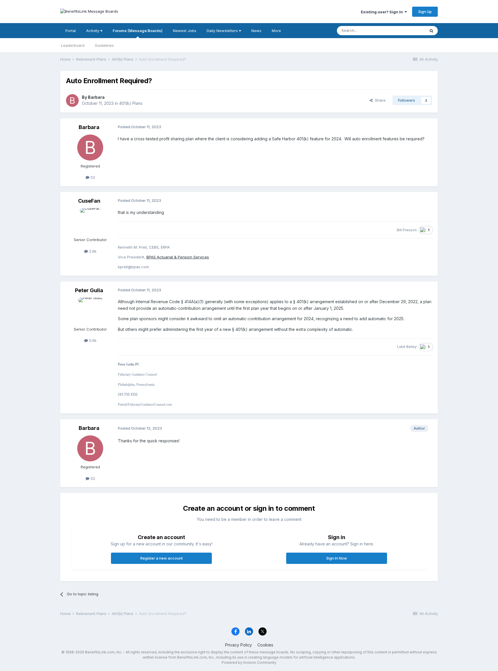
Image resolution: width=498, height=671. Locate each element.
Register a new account (161, 558)
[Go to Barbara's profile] (72, 100)
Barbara (96, 97)
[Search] (431, 30)
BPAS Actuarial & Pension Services (177, 257)
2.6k (92, 251)
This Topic (408, 30)
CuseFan (89, 201)
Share (379, 100)
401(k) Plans (130, 103)
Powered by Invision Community (249, 662)
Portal (70, 30)
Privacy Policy (238, 644)
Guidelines (104, 45)
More (276, 30)
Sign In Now (336, 558)
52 (92, 177)
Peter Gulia (89, 290)
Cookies (265, 644)
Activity (93, 30)
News (256, 30)
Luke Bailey (407, 346)
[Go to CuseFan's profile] (90, 221)
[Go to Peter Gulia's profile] (90, 311)
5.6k (92, 340)
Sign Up (425, 11)
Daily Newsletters (223, 30)
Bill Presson (407, 230)
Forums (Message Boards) (138, 30)
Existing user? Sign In (383, 12)
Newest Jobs (184, 30)
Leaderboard (72, 45)
